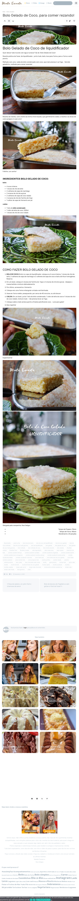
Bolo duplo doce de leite (50, 747)
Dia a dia (37, 878)
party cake (72, 562)
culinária (66, 560)
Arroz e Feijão (59, 872)
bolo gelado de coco (60, 545)
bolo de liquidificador (37, 545)
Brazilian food (13, 550)
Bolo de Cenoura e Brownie (13, 655)
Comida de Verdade (12, 878)
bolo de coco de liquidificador (44, 543)
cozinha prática (46, 560)
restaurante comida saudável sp (53, 567)
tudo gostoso (21, 569)
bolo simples (60, 548)
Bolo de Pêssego (9, 724)
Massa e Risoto (46, 881)
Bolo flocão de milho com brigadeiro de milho (56, 654)
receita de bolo (15, 564)
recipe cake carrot (21, 567)
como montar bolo (20, 560)
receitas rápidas (8, 567)
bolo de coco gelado (61, 543)
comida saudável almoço (15, 552)
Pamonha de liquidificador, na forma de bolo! (56, 676)
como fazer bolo (39, 557)
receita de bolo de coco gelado (30, 564)
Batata (15, 875)
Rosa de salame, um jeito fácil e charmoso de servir (19, 585)
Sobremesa (53, 884)
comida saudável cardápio (32, 552)
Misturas (57, 881)
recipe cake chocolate (35, 567)
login (25, 628)
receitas (67, 564)
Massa (36, 881)
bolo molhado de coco (34, 548)
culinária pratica (8, 562)
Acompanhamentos (21, 872)
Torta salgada (32, 887)
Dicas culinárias (49, 878)
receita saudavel (57, 564)
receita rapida (46, 564)
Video (35, 3)
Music (50, 3)
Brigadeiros (57, 875)
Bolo (4, 12)
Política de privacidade (43, 900)
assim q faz (16, 543)
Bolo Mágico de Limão (50, 724)
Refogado (39, 884)
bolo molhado (21, 548)
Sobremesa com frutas (68, 884)
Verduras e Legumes (68, 887)
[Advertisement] (39, 609)
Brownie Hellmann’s (10, 678)
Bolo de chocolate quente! (13, 747)
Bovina (51, 875)
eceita (44, 562)
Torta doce (16, 887)
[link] (74, 21)
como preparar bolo (33, 560)
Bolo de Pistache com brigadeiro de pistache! (17, 699)
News (28, 3)
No (34, 900)
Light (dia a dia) (21, 881)
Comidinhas (24, 878)
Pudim (23, 884)
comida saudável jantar (67, 552)
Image (42, 3)
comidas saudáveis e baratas (24, 557)
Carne (64, 874)
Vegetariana (43, 887)
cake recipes (60, 550)
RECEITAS (32, 884)
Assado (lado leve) (7, 875)
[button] (68, 21)
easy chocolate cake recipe (32, 562)
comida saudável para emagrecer (13, 555)
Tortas (24, 887)
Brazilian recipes (24, 550)
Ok (31, 900)
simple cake (68, 567)
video (29, 569)
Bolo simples (10, 12)
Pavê (73, 881)
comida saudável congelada (50, 552)
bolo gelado (49, 545)
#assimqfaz (7, 543)
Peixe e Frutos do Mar (11, 884)
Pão (27, 884)
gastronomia (52, 562)
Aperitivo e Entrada (47, 872)
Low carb (30, 881)
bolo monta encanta (48, 548)
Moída (70, 881)
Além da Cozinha (35, 872)
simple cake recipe (9, 569)
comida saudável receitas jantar (56, 555)
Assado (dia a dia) (70, 872)
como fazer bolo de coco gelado (55, 557)
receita (6, 564)
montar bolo (62, 562)
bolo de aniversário (28, 543)
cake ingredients (36, 550)
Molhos (64, 881)
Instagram (63, 878)
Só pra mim (7, 887)
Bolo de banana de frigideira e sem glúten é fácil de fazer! (56, 585)
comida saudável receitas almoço (35, 555)
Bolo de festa (29, 875)
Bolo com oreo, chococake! (51, 701)
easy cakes (19, 562)
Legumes (11, 881)
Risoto (44, 884)
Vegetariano (55, 887)
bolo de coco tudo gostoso (20, 545)
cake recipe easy (49, 550)
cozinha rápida (57, 560)
